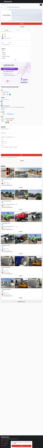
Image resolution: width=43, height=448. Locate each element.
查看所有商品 (21, 301)
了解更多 (14, 443)
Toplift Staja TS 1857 (6, 223)
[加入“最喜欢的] (40, 187)
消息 (3, 145)
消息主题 (3, 141)
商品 (17, 30)
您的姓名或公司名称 (5, 128)
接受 (21, 445)
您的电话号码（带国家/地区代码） (8, 137)
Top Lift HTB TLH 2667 (6, 201)
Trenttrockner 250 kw (6, 267)
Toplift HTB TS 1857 (6, 245)
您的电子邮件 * (3, 132)
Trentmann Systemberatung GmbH (7, 185)
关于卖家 (6, 30)
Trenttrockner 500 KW (6, 289)
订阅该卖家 (22, 26)
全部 (15, 59)
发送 (21, 155)
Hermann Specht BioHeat (7, 179)
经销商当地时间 (10, 114)
